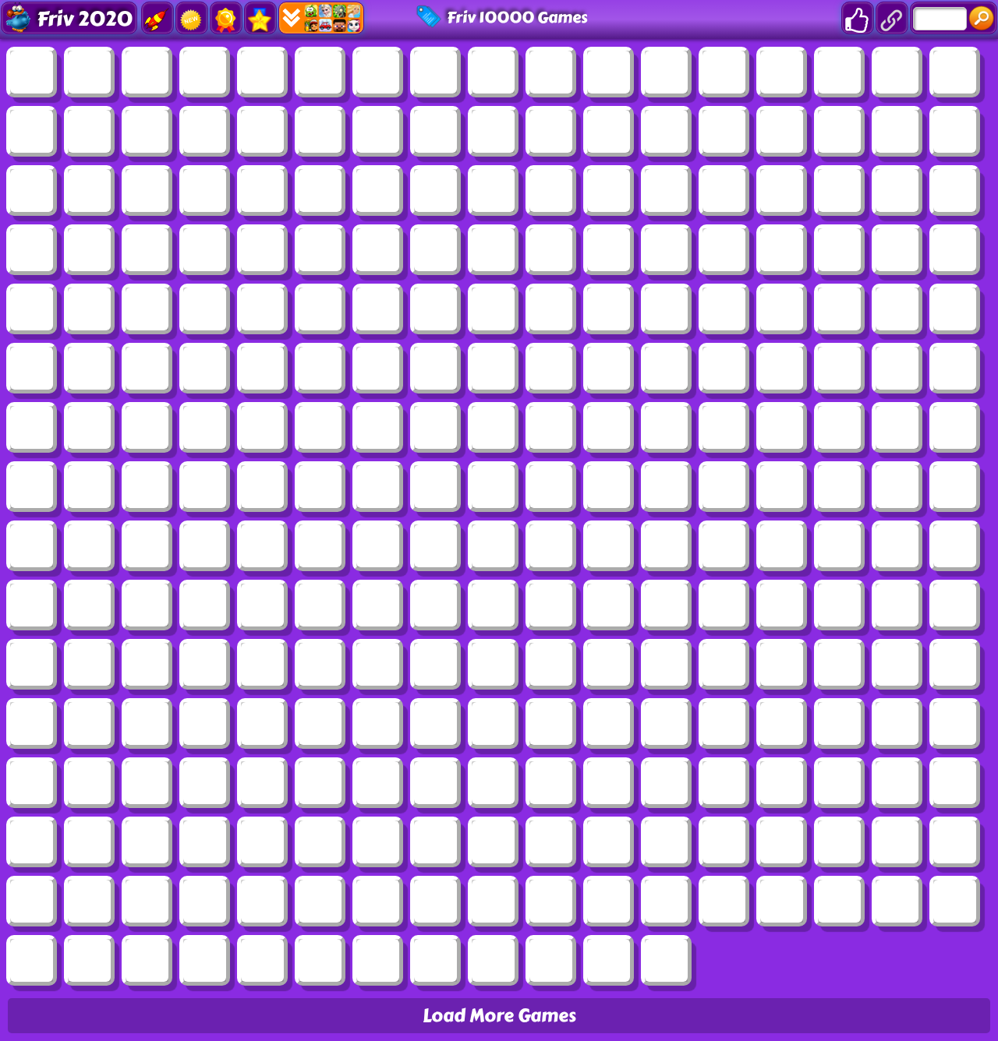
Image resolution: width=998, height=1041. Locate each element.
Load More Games (499, 1015)
